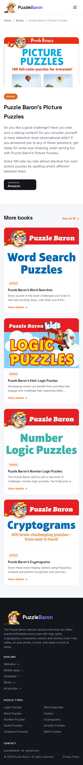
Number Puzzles (14, 719)
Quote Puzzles (13, 725)
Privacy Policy (71, 756)
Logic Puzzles (12, 707)
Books (20, 20)
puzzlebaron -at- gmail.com (21, 750)
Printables (10, 676)
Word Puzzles (12, 713)
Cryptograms (52, 719)
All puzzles (11, 688)
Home (7, 20)
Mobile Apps (12, 670)
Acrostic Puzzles (54, 725)
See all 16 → (70, 218)
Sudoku (48, 713)
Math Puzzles (52, 731)
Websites (9, 664)
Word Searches (53, 707)
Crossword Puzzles (16, 731)
